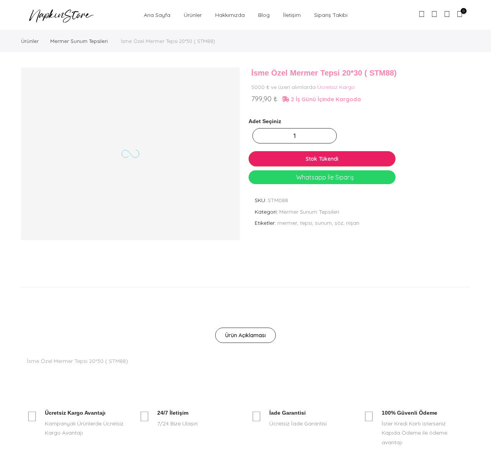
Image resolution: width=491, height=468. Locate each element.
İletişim (292, 15)
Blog (264, 15)
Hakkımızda (230, 15)
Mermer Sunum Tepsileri (79, 41)
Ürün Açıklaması (245, 335)
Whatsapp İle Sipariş (324, 177)
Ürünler (193, 15)
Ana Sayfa (157, 15)
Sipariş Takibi (331, 15)
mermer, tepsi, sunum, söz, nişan (318, 222)
